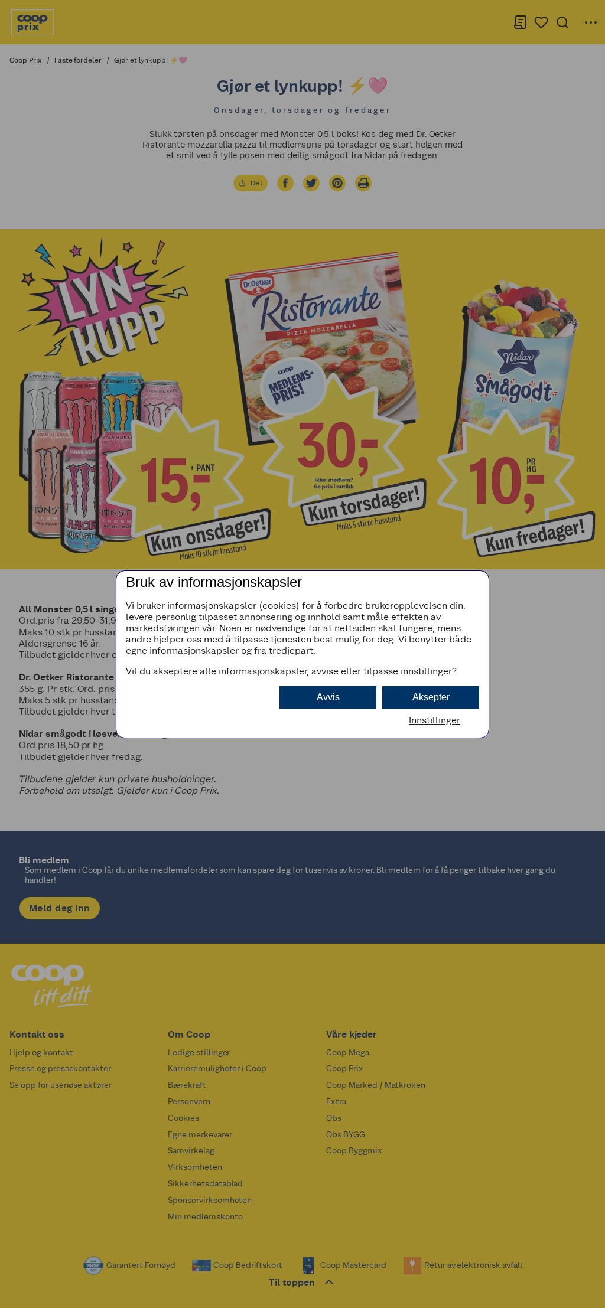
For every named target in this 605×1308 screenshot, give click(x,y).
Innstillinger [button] (434, 720)
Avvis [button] (328, 697)
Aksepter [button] (431, 697)
